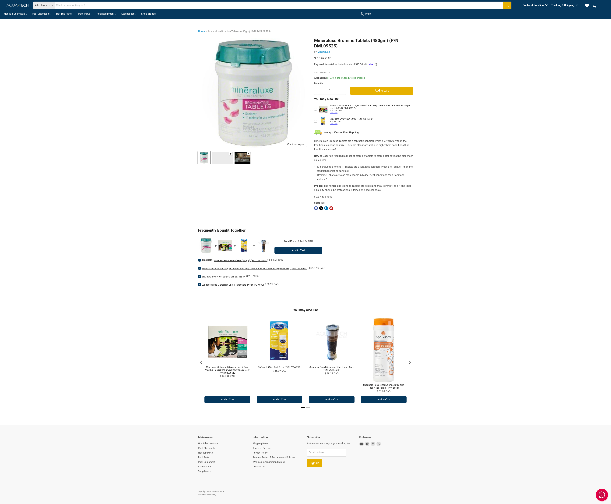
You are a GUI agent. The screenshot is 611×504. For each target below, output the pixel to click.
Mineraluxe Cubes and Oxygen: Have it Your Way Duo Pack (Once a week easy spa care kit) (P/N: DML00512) (255, 268)
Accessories (128, 13)
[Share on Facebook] (316, 208)
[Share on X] (321, 208)
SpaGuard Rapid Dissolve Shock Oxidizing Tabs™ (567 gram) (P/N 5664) (383, 386)
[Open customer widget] (602, 495)
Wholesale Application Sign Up (269, 462)
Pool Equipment (106, 13)
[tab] (303, 407)
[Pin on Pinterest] (331, 208)
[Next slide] (410, 362)
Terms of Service (262, 448)
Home (201, 31)
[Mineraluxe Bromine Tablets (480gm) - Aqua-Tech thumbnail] (204, 157)
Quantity (318, 83)
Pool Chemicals (41, 13)
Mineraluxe (323, 51)
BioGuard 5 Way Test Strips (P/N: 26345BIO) (224, 276)
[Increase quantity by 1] (342, 90)
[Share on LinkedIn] (326, 208)
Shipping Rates (260, 443)
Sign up (314, 463)
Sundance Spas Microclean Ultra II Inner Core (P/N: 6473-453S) (233, 285)
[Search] (507, 5)
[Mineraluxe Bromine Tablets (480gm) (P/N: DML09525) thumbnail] (222, 157)
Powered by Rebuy (305, 411)
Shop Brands (148, 13)
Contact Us (259, 466)
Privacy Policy (260, 452)
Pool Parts (84, 13)
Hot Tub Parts (64, 13)
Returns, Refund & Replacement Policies (274, 457)
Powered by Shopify (207, 494)
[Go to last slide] (201, 362)
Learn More (333, 113)
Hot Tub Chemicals (15, 13)
